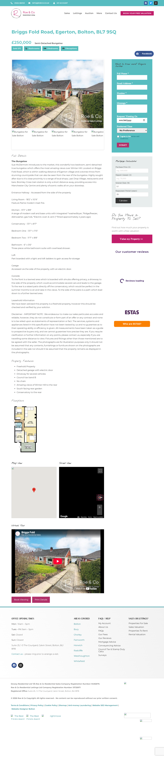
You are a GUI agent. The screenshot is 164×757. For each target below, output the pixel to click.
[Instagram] (156, 3)
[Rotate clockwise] (100, 497)
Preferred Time (124, 126)
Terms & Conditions (20, 705)
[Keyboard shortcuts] (78, 517)
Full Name (123, 73)
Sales (67, 13)
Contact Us (111, 13)
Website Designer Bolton (23, 709)
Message (122, 103)
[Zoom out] (99, 512)
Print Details (41, 599)
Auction (89, 13)
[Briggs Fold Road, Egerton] (58, 94)
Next (107, 93)
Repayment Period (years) (126, 191)
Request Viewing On (127, 116)
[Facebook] (146, 3)
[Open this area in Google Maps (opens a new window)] (64, 516)
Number (121, 93)
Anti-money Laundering (79, 705)
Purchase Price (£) (123, 167)
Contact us (17, 654)
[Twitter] (151, 3)
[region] (81, 492)
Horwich (78, 645)
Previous (8, 93)
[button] (144, 54)
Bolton (77, 624)
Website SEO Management (105, 705)
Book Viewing (21, 599)
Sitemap (63, 705)
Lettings (77, 13)
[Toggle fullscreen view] (100, 470)
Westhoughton (82, 656)
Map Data (84, 517)
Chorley (78, 634)
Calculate (123, 200)
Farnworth (79, 640)
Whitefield (79, 661)
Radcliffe (78, 650)
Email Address (125, 83)
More (99, 13)
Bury (76, 629)
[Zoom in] (99, 507)
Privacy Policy (36, 705)
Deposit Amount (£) (124, 175)
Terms (90, 517)
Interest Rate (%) (123, 183)
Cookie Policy (51, 705)
